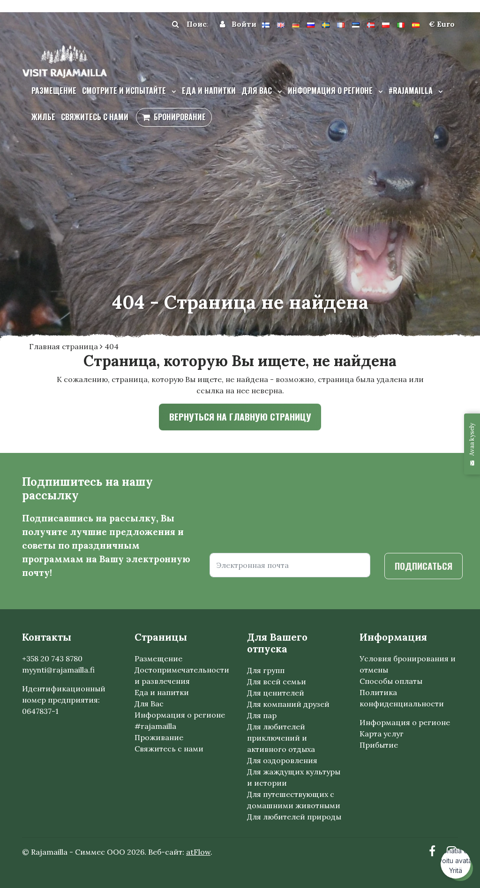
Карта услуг (382, 733)
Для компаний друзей (288, 704)
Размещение (53, 90)
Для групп (266, 670)
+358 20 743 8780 (52, 658)
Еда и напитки (209, 90)
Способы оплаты (391, 681)
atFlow (198, 852)
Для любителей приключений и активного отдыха (281, 738)
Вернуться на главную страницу (240, 416)
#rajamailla (412, 90)
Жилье (43, 116)
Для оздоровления (282, 760)
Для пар (262, 715)
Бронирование (180, 116)
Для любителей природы (294, 816)
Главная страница (64, 346)
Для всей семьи (276, 681)
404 (112, 346)
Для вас (257, 90)
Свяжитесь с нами (94, 116)
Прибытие (379, 745)
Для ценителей (275, 692)
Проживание (159, 737)
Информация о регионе (331, 90)
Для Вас (149, 703)
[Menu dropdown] (172, 91)
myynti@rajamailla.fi (58, 669)
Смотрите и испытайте (125, 90)
